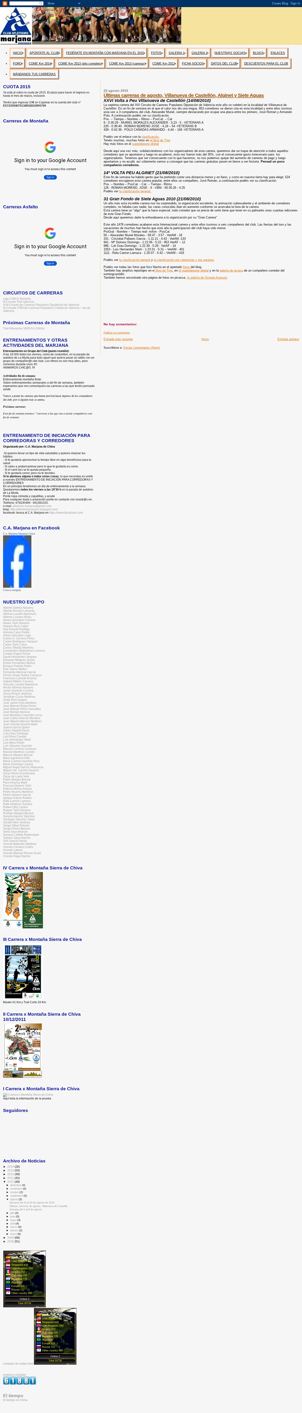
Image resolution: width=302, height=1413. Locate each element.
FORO (17, 63)
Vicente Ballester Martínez (20, 843)
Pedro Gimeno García (17, 794)
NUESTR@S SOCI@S (230, 53)
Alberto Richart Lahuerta (18, 610)
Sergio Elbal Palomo (16, 825)
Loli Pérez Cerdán (14, 736)
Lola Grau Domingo (15, 733)
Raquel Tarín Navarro (17, 810)
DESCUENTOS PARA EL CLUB (266, 63)
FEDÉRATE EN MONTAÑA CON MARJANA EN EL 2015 (105, 53)
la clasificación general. (135, 191)
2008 (11, 1241)
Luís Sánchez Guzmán (17, 745)
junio (13, 1216)
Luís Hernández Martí (17, 739)
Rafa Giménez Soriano (17, 803)
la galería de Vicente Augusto (207, 277)
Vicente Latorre (13, 849)
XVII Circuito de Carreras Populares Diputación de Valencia (41, 304)
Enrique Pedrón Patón (17, 665)
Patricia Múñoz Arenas (17, 788)
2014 (11, 1166)
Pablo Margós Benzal (17, 779)
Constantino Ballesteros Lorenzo (24, 650)
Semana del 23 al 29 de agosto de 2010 (32, 1202)
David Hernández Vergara (20, 656)
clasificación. (150, 136)
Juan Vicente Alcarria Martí (20, 724)
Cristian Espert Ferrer (16, 653)
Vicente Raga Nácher (17, 856)
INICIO (17, 53)
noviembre (16, 1188)
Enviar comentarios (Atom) (141, 347)
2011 (11, 1177)
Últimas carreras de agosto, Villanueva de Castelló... (39, 1206)
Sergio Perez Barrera (16, 828)
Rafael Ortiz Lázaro (15, 807)
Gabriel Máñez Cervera (18, 681)
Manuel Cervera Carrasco (19, 748)
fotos (187, 267)
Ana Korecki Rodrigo (16, 629)
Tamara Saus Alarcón (16, 837)
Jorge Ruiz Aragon (15, 699)
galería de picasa (231, 270)
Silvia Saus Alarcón (15, 831)
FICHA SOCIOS (193, 63)
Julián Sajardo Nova (16, 730)
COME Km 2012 (163, 63)
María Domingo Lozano (18, 764)
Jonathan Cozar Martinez (19, 696)
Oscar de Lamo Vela (16, 776)
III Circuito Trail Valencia (18, 301)
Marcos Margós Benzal (18, 754)
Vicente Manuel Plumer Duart (22, 853)
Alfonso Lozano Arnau (17, 616)
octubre (15, 1192)
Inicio (205, 339)
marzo (14, 1226)
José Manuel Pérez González (22, 708)
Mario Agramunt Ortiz (16, 757)
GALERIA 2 (199, 53)
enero (13, 1234)
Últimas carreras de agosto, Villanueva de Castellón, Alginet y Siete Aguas (184, 95)
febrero (14, 1230)
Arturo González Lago (17, 635)
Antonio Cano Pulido (16, 632)
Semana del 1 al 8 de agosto (25, 1209)
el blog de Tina (160, 140)
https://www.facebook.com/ (66, 512)
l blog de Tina (163, 270)
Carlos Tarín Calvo (15, 644)
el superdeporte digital (194, 270)
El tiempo (13, 1395)
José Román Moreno (16, 711)
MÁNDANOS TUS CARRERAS (34, 74)
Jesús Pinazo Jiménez (17, 693)
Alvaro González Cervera (19, 619)
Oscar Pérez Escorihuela (19, 773)
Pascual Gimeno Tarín (17, 785)
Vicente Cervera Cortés (18, 846)
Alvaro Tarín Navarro (16, 623)
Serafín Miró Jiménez (16, 822)
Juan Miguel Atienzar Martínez (22, 721)
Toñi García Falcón (15, 840)
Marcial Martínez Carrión (19, 751)
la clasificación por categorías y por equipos (184, 260)
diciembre (16, 1185)
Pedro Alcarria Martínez (18, 791)
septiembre (17, 1195)
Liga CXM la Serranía (17, 298)
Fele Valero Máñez (15, 669)
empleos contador (14, 1374)
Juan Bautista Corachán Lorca (22, 715)
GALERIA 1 (177, 53)
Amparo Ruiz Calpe (15, 626)
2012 (11, 1174)
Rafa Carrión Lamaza (17, 800)
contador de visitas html (18, 1363)
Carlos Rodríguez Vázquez (20, 641)
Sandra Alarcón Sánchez (19, 816)
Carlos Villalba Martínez (18, 647)
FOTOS (156, 53)
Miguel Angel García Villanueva (23, 767)
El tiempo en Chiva (15, 1400)
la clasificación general (134, 260)
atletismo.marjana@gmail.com (32, 506)
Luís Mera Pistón (14, 742)
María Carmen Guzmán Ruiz (21, 761)
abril (13, 1223)
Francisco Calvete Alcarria (20, 678)
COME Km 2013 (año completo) (80, 63)
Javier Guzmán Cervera (18, 690)
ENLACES (278, 53)
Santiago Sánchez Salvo (19, 819)
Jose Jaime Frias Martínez (20, 702)
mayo (13, 1220)
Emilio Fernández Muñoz (19, 662)
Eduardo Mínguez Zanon (19, 659)
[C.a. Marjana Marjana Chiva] (17, 586)
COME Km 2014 (40, 63)
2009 (11, 1237)
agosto (14, 1199)
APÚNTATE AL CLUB (44, 53)
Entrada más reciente (118, 339)
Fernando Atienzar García (19, 672)
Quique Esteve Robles (17, 797)
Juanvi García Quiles (16, 727)
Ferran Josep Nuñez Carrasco (22, 675)
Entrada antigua (288, 339)
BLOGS (258, 53)
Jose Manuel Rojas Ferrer (19, 705)
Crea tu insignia (12, 590)
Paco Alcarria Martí (15, 782)
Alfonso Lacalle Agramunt (19, 613)
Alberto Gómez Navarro (18, 607)
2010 (11, 1181)
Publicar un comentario (117, 332)
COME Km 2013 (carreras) (127, 63)
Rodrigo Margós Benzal (18, 813)
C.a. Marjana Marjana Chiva (19, 533)
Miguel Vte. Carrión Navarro (21, 770)
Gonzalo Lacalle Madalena (20, 684)
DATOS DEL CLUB (224, 63)
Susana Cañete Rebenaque (21, 834)
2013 (11, 1170)
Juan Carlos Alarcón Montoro (21, 718)
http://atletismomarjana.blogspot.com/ (34, 509)
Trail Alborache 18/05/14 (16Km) (24, 328)
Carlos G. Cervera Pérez (18, 638)
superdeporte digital (145, 144)
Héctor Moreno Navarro (18, 687)
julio (12, 1213)
